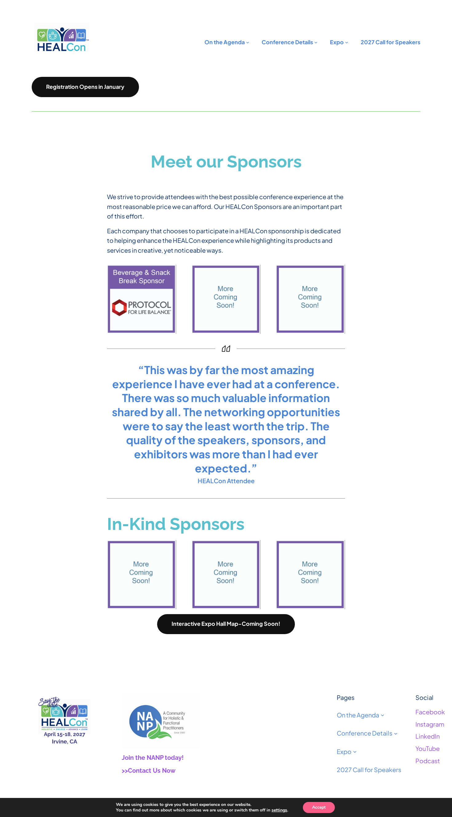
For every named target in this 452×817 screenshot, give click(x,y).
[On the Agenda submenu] (382, 715)
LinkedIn (427, 736)
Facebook (430, 712)
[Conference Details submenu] (396, 733)
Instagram (429, 724)
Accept (319, 807)
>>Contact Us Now (149, 770)
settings (279, 810)
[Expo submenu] (355, 751)
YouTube (427, 748)
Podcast (427, 760)
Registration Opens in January (85, 86)
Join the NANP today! (153, 757)
